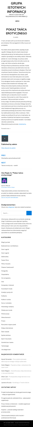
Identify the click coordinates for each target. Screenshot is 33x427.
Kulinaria (4, 296)
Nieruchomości (6, 317)
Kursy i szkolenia (6, 303)
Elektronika (4, 256)
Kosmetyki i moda (6, 289)
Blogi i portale (5, 242)
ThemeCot (14, 425)
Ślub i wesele (5, 331)
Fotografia (4, 271)
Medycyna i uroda (6, 310)
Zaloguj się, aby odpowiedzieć (9, 197)
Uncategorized (5, 349)
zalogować (11, 207)
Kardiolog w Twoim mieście (20, 382)
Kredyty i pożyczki (7, 292)
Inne (8, 128)
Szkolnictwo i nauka (7, 342)
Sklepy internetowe (7, 328)
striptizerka (22, 124)
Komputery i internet (7, 285)
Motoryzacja (5, 314)
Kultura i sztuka (6, 299)
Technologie (5, 346)
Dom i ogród (5, 249)
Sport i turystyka (6, 339)
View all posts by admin (8, 148)
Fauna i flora (5, 260)
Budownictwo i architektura (9, 246)
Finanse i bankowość (7, 267)
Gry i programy (5, 278)
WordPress (26, 425)
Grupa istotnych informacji (16, 7)
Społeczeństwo (6, 335)
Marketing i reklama (7, 306)
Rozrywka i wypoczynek (8, 324)
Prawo (3, 321)
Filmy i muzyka (5, 263)
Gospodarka (5, 274)
